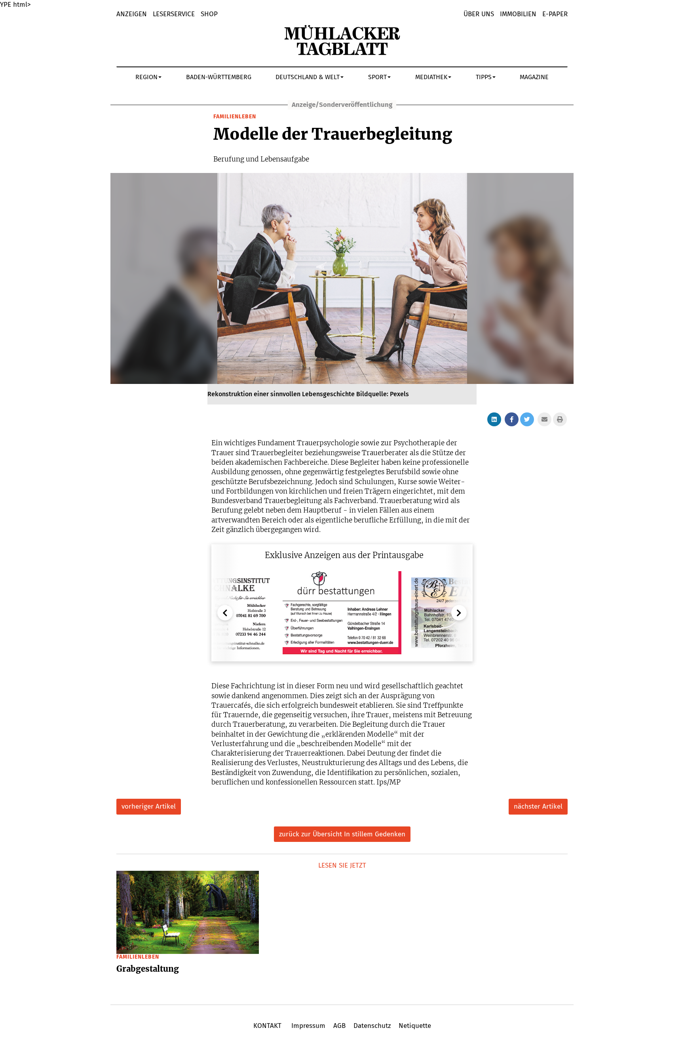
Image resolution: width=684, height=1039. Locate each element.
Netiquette (414, 1026)
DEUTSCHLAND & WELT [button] (308, 77)
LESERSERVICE (174, 14)
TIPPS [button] (484, 77)
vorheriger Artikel (149, 806)
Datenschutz (372, 1026)
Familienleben (234, 116)
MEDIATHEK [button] (431, 77)
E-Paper (555, 14)
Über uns (479, 14)
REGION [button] (146, 77)
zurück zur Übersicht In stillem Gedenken (342, 834)
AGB (339, 1026)
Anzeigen (131, 14)
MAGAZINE (534, 77)
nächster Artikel (538, 806)
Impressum (308, 1026)
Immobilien (518, 14)
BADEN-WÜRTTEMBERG (218, 77)
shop (209, 14)
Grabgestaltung (147, 969)
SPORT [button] (377, 77)
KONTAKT (268, 1026)
